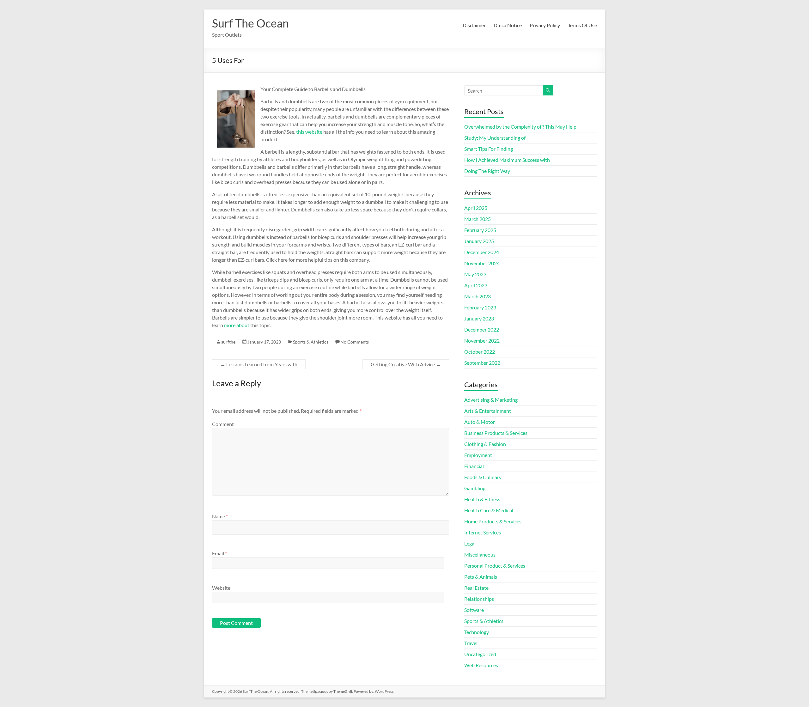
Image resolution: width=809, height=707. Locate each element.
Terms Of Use (582, 25)
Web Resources (481, 665)
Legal (470, 543)
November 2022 (482, 341)
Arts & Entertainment (487, 411)
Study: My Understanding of (495, 138)
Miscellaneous (480, 555)
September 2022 (482, 363)
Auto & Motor (479, 422)
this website (309, 132)
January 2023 (479, 318)
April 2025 (475, 208)
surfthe (228, 341)
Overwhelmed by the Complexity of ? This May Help (520, 127)
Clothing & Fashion (485, 444)
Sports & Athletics (310, 341)
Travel (470, 643)
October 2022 (479, 352)
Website (221, 588)
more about (236, 325)
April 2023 (475, 285)
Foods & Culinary (483, 477)
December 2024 (481, 252)
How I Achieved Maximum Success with (507, 160)
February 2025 (480, 230)
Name (220, 516)
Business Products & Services (495, 433)
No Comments (354, 341)
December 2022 (481, 329)
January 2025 (479, 241)
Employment (478, 455)
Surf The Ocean (250, 23)
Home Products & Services (492, 521)
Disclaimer (474, 25)
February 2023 (480, 307)
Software (474, 610)
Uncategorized (480, 654)
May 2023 (475, 274)
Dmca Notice (508, 25)
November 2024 (482, 263)
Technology (476, 632)
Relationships (479, 599)
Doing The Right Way (487, 171)
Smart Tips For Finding (488, 149)
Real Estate (476, 588)
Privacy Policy (545, 25)
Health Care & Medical (488, 510)
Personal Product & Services (494, 566)
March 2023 (477, 296)
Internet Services (482, 532)
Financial (474, 466)
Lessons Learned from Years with (258, 364)
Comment (223, 424)
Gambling (474, 488)
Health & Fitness (482, 499)
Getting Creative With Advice (406, 364)
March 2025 (477, 219)
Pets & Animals (480, 577)
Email (219, 553)
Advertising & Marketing (491, 400)
